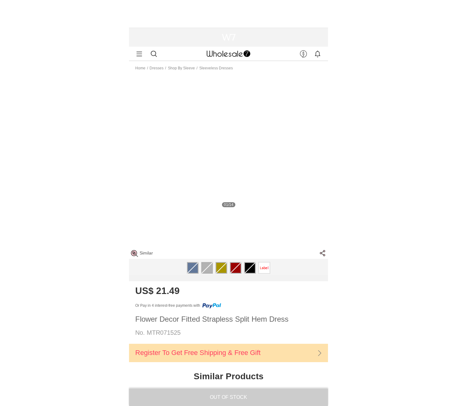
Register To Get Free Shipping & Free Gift (198, 353)
